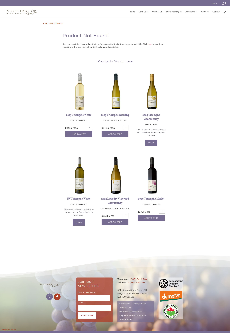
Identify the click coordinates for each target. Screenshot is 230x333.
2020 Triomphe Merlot (151, 198)
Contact (216, 12)
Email (80, 302)
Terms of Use (125, 308)
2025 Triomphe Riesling (115, 114)
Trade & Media (125, 319)
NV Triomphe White (79, 198)
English (5, 329)
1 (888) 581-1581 (136, 282)
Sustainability (172, 12)
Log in (214, 3)
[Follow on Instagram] (49, 296)
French (12, 329)
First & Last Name (86, 292)
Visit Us (142, 12)
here (150, 44)
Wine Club (157, 12)
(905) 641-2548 (138, 279)
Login (151, 143)
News (203, 12)
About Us (190, 12)
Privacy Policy (139, 304)
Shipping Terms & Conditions (132, 315)
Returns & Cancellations (130, 312)
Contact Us (124, 304)
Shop (132, 12)
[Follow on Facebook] (57, 296)
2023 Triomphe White (78, 114)
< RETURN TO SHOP (52, 23)
